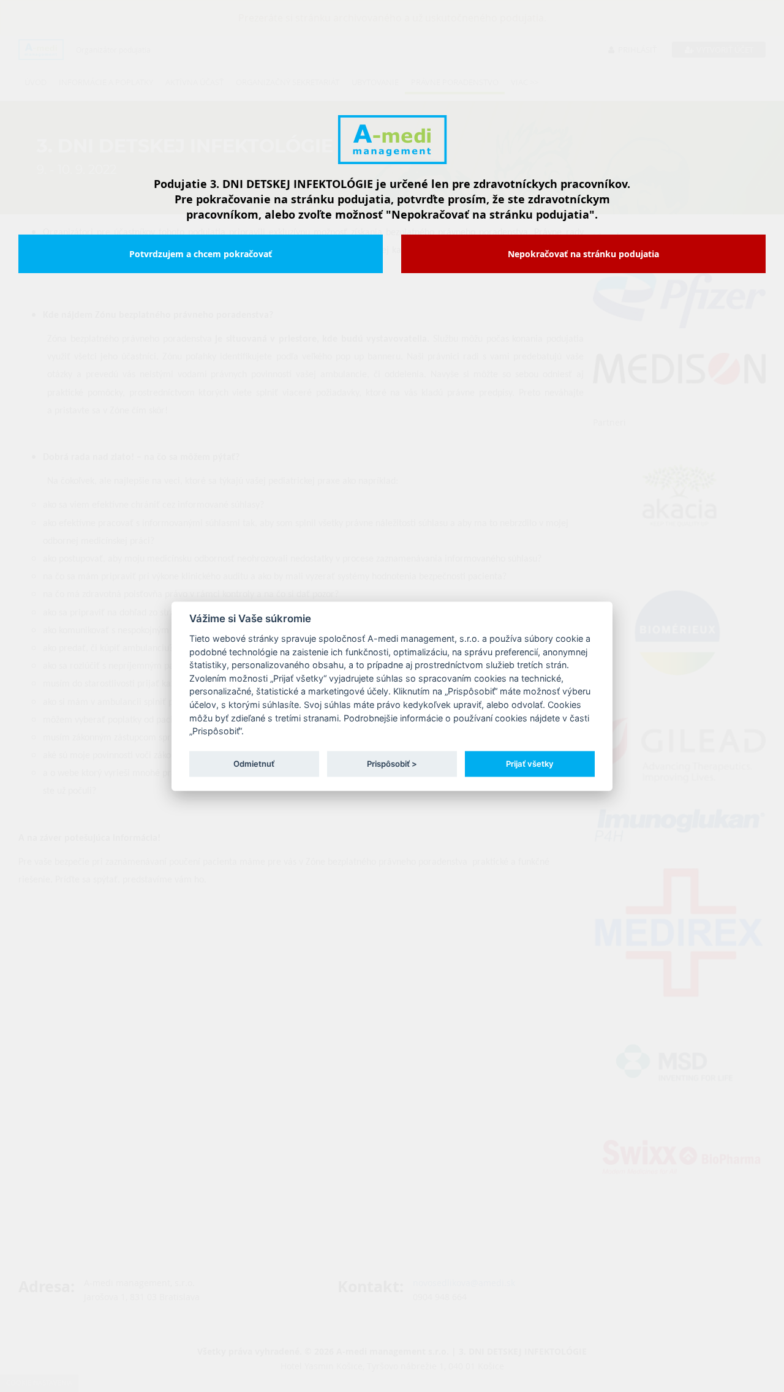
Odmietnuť (253, 764)
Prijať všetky (530, 764)
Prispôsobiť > (392, 764)
